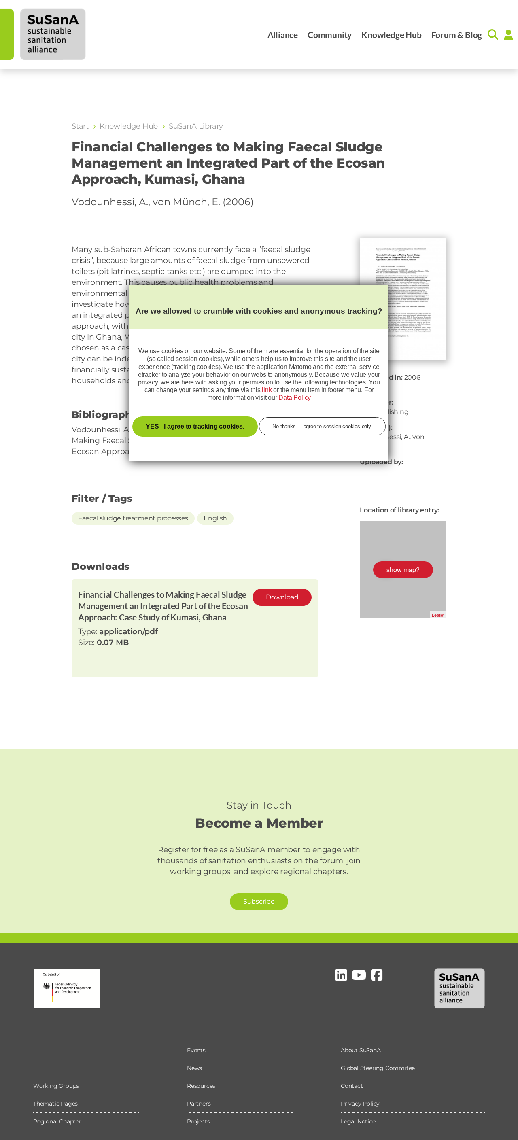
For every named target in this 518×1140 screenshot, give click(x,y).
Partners (198, 1103)
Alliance (282, 35)
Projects (198, 1121)
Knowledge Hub (391, 35)
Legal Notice (358, 1121)
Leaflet (438, 614)
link (267, 389)
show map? (403, 569)
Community (330, 35)
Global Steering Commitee (378, 1068)
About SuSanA (361, 1050)
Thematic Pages (55, 1103)
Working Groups (56, 1085)
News (194, 1068)
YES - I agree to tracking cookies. (195, 426)
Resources (201, 1085)
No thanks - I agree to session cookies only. (322, 426)
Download (282, 597)
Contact (352, 1085)
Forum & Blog (456, 35)
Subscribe (259, 901)
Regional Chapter (57, 1121)
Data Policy (294, 397)
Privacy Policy (360, 1103)
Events (196, 1050)
